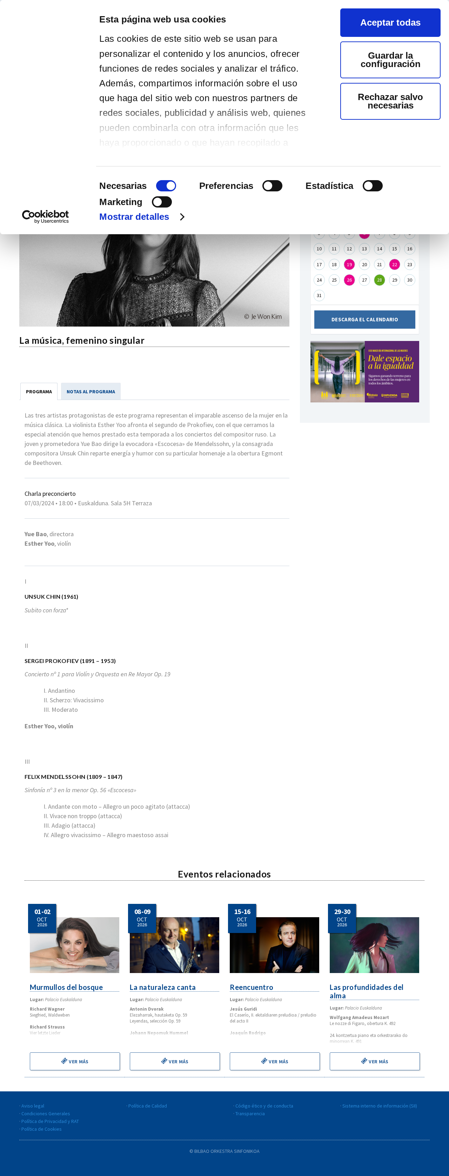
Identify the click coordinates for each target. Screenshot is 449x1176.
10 (319, 248)
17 (319, 264)
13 (364, 248)
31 (319, 295)
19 (349, 264)
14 (379, 248)
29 (394, 280)
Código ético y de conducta (264, 1106)
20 (364, 264)
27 (364, 280)
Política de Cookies (41, 1129)
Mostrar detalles (134, 216)
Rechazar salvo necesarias (390, 101)
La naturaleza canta (163, 987)
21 (379, 264)
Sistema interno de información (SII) (379, 1106)
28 (379, 280)
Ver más (78, 1061)
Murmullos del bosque (66, 987)
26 (349, 280)
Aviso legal (32, 1106)
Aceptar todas (390, 22)
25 (334, 280)
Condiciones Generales (45, 1113)
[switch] (272, 185)
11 (334, 248)
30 (409, 280)
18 (334, 264)
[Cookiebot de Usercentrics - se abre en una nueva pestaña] (45, 217)
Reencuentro (252, 987)
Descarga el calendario (364, 319)
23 (409, 264)
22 (394, 264)
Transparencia (250, 1113)
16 (409, 248)
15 (394, 248)
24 (319, 280)
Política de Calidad (147, 1106)
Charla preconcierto (50, 494)
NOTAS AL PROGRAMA (91, 391)
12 (349, 248)
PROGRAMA (39, 391)
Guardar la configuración (391, 59)
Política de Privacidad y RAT (50, 1121)
